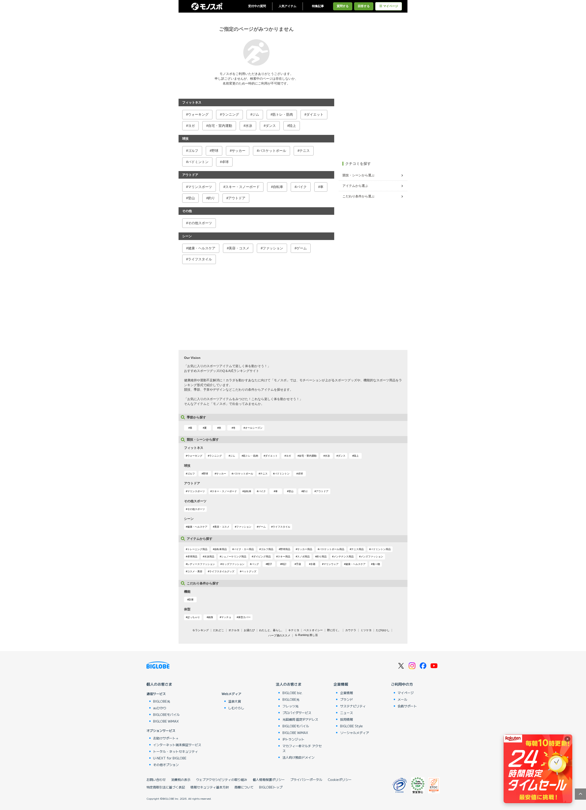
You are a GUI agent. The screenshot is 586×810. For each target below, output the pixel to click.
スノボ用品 (303, 556)
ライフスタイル (200, 259)
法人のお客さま (288, 684)
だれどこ (218, 630)
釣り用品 (322, 556)
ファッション (273, 248)
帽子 (269, 564)
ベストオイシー (313, 630)
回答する (364, 6)
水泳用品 (209, 556)
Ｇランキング (200, 630)
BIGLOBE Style (351, 726)
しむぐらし (236, 708)
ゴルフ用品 (267, 549)
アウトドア (236, 198)
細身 (210, 617)
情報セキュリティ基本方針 (209, 787)
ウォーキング (198, 114)
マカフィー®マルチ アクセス (302, 748)
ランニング (230, 114)
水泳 (248, 126)
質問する (343, 6)
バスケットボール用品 (331, 549)
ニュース (346, 712)
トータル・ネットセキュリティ (175, 751)
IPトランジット (293, 739)
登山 (191, 198)
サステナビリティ (353, 706)
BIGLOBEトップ (270, 787)
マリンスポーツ (200, 187)
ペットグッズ (248, 571)
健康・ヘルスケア (201, 248)
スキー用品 (284, 556)
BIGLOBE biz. (292, 692)
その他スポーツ (200, 223)
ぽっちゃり (193, 617)
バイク (301, 187)
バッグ (255, 564)
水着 (312, 564)
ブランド (346, 699)
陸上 (292, 126)
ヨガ (191, 126)
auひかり (159, 708)
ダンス (271, 126)
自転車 (278, 187)
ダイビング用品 (262, 556)
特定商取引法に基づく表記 (165, 787)
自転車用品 (220, 549)
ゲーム (301, 248)
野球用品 (285, 549)
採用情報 (346, 719)
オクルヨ (233, 630)
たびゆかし (383, 630)
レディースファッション (201, 564)
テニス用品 (357, 549)
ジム (255, 114)
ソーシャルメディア (354, 732)
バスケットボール (272, 151)
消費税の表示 (180, 779)
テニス (304, 151)
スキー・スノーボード (242, 187)
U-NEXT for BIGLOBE (169, 758)
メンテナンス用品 (344, 556)
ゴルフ (193, 151)
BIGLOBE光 (161, 701)
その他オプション (166, 764)
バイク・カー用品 (244, 549)
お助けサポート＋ (166, 738)
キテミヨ (293, 630)
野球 (215, 151)
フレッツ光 (290, 706)
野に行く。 (334, 630)
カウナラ (350, 630)
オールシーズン (254, 427)
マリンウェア (331, 564)
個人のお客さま (159, 684)
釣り (211, 198)
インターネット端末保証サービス (177, 744)
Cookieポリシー (340, 779)
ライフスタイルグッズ (221, 571)
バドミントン (198, 162)
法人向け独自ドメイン (298, 757)
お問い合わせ (156, 779)
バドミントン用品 (381, 549)
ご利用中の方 (402, 684)
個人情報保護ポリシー (269, 779)
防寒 (191, 599)
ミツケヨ (366, 630)
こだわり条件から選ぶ (358, 196)
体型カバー (244, 617)
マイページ (390, 6)
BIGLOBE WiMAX (166, 721)
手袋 (298, 564)
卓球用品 (192, 556)
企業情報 (341, 684)
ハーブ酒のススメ (279, 635)
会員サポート (407, 706)
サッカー (238, 151)
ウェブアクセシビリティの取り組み (221, 779)
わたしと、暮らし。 (271, 630)
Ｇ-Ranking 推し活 (306, 635)
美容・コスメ (239, 248)
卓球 (225, 162)
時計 (284, 564)
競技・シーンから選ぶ (358, 175)
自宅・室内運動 (220, 126)
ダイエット (314, 114)
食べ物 (376, 564)
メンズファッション (372, 556)
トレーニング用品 (197, 549)
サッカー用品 (304, 549)
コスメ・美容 (194, 571)
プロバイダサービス (296, 712)
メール (402, 699)
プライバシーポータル (306, 779)
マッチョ (226, 617)
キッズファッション (233, 564)
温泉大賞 (234, 701)
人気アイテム (287, 6)
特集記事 (318, 6)
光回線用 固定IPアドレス (300, 719)
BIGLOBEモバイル (166, 714)
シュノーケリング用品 (233, 556)
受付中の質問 (257, 6)
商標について (244, 787)
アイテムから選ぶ (355, 186)
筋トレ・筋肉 (282, 114)
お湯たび (249, 630)
